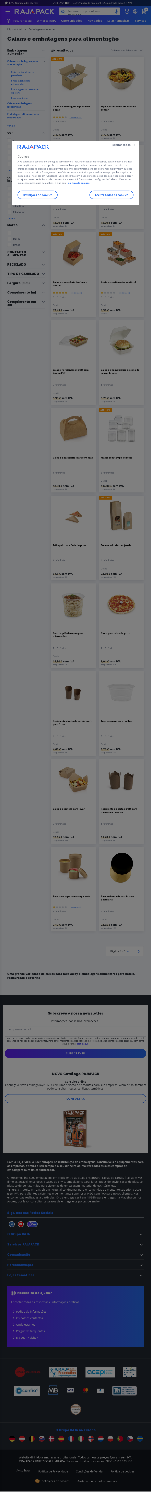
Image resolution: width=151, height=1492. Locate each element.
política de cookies (78, 183)
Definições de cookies (37, 195)
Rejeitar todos (121, 145)
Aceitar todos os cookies (111, 195)
